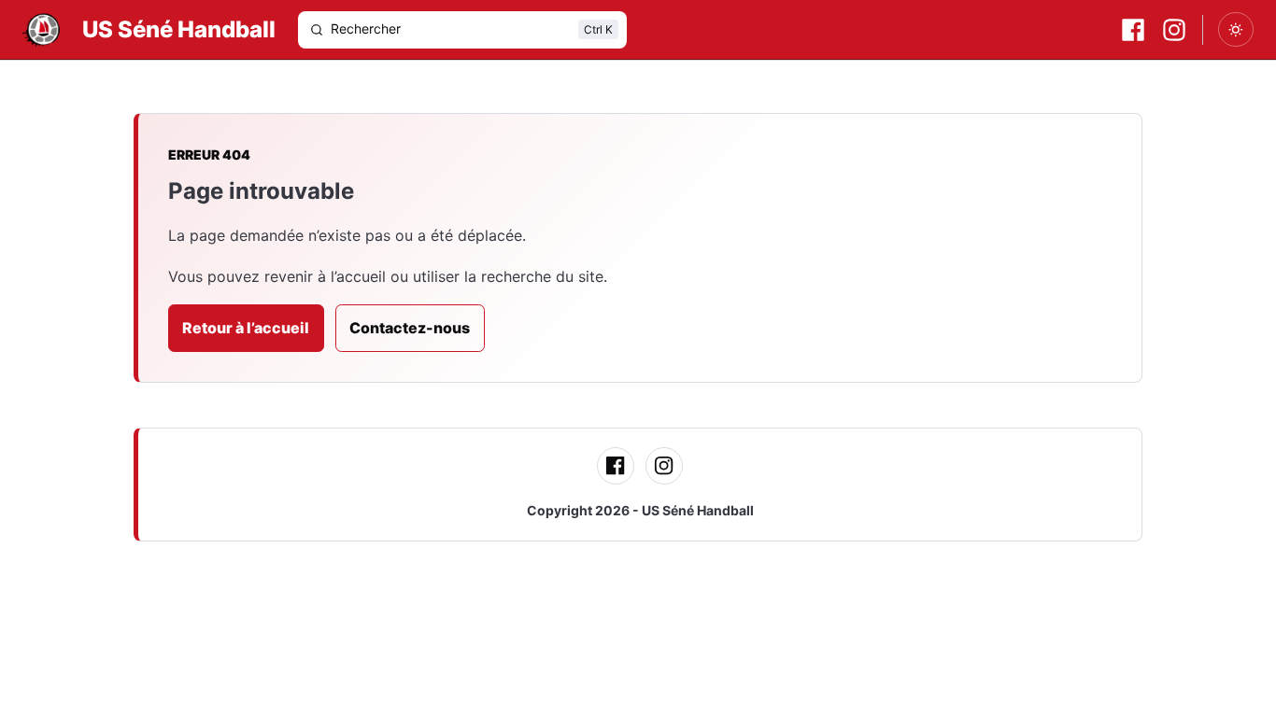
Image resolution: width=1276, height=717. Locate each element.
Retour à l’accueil (245, 327)
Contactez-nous (409, 327)
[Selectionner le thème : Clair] (1236, 30)
